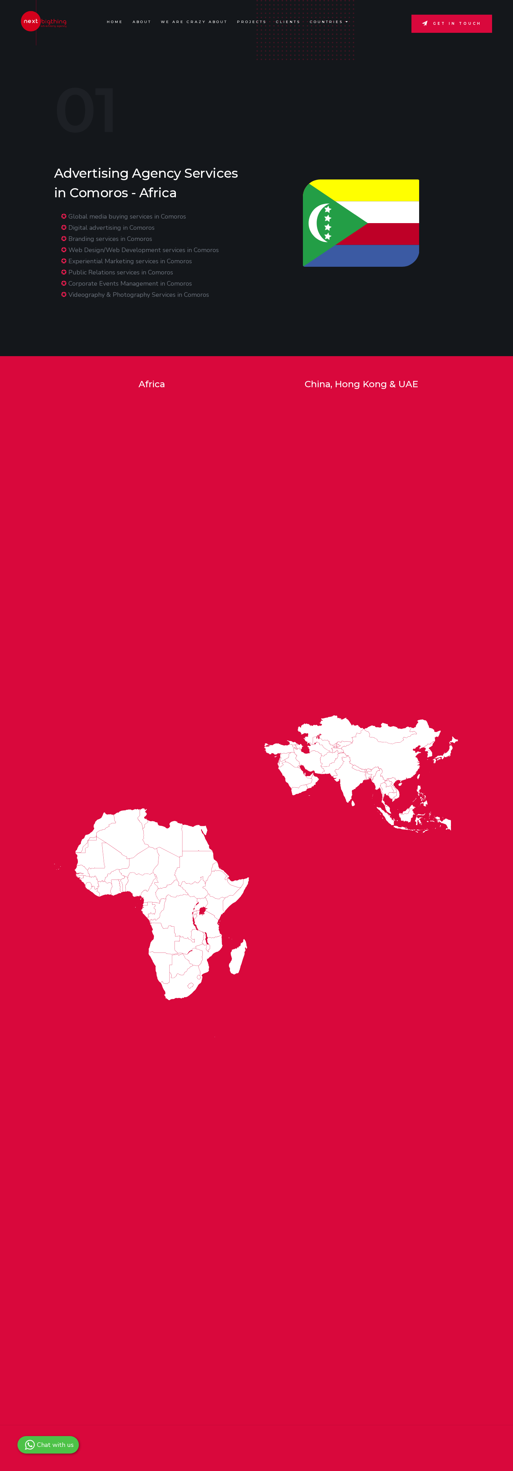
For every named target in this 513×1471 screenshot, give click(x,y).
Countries (327, 22)
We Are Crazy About (194, 22)
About (142, 22)
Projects (252, 22)
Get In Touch (457, 23)
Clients (288, 22)
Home (115, 22)
